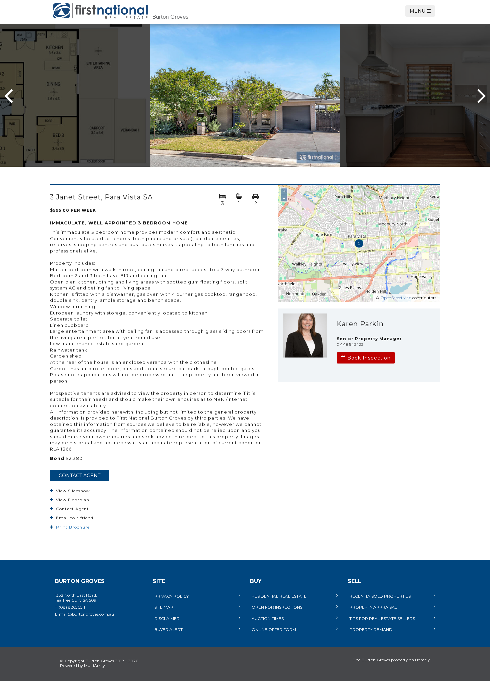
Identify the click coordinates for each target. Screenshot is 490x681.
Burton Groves (169, 17)
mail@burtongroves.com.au (86, 614)
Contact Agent (79, 476)
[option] (245, 95)
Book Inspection (368, 358)
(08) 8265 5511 (72, 607)
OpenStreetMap (395, 297)
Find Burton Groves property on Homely (391, 659)
